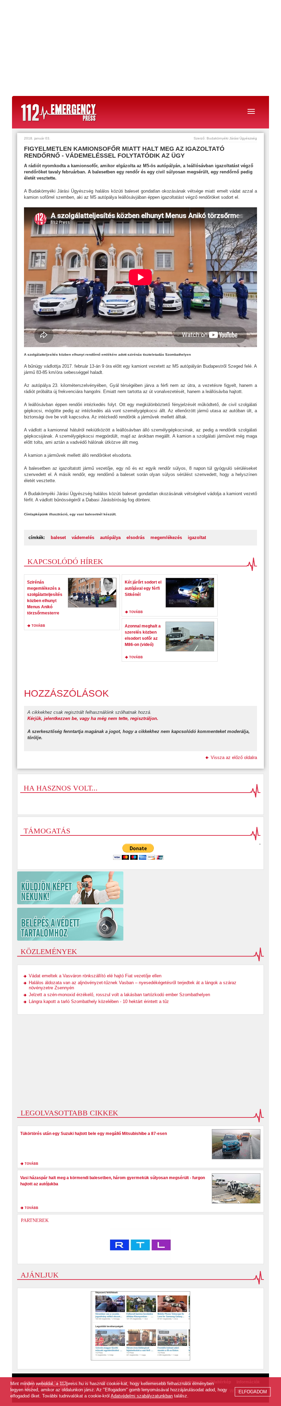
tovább (38, 625)
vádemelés (83, 537)
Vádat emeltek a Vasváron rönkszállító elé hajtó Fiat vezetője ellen (95, 975)
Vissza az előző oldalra (234, 757)
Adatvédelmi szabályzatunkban (142, 1395)
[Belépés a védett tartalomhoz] (140, 924)
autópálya (110, 537)
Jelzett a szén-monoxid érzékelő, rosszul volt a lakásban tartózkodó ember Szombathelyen (119, 994)
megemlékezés (166, 537)
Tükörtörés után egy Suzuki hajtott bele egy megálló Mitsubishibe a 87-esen (93, 1133)
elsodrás (135, 537)
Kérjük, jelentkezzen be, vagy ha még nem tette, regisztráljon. (92, 718)
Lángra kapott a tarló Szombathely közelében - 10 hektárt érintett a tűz (99, 1001)
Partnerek (35, 1220)
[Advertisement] (140, 48)
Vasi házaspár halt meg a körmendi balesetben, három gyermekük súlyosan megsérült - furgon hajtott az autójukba (112, 1180)
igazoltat (197, 537)
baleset (58, 537)
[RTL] (140, 1245)
